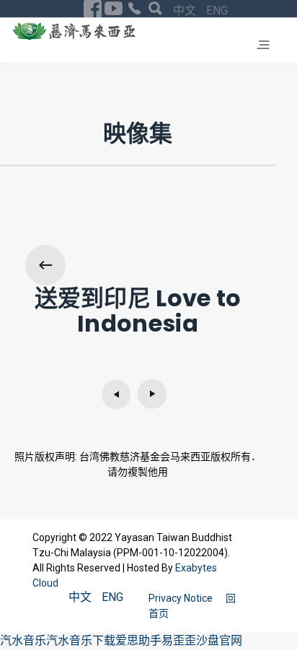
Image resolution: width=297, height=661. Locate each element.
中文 (186, 10)
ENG (217, 10)
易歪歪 (178, 640)
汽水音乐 (23, 640)
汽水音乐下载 (80, 640)
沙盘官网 (219, 640)
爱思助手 (138, 640)
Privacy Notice (181, 598)
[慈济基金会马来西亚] (74, 31)
